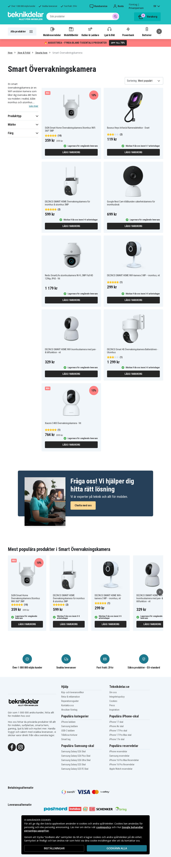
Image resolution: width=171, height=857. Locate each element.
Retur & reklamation (70, 696)
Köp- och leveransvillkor (72, 692)
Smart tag (65, 739)
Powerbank (128, 35)
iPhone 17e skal (116, 739)
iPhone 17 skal (116, 722)
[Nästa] (159, 31)
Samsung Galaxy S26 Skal (73, 751)
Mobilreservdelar (52, 35)
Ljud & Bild (109, 35)
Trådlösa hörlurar (69, 735)
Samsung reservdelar (119, 755)
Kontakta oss (67, 705)
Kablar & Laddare (90, 35)
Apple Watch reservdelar (120, 768)
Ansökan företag (69, 709)
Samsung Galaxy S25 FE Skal (74, 768)
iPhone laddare (68, 722)
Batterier (147, 35)
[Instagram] (21, 747)
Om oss (113, 692)
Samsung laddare (69, 726)
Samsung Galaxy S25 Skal (73, 764)
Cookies (113, 701)
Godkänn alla (117, 848)
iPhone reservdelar (118, 751)
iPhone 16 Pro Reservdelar (121, 764)
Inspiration (114, 709)
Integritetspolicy (117, 696)
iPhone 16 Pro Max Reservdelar (124, 760)
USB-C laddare (68, 730)
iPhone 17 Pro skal (118, 730)
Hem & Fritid (23, 52)
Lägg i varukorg (71, 152)
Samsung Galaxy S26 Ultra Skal (76, 760)
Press (112, 705)
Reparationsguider (70, 701)
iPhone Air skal (116, 726)
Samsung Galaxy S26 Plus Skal (75, 755)
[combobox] (82, 16)
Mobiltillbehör (71, 35)
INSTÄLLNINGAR (54, 848)
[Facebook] (12, 747)
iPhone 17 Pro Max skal (120, 735)
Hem (10, 52)
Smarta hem (41, 52)
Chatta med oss (83, 505)
